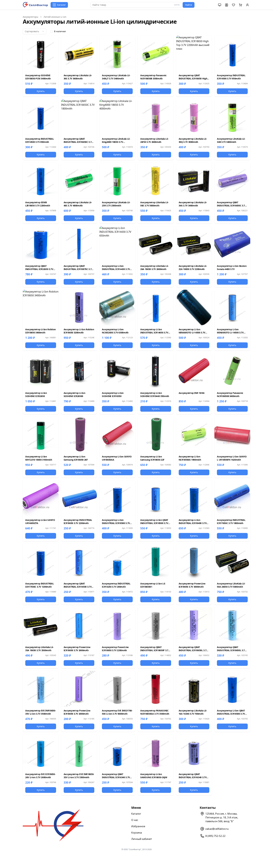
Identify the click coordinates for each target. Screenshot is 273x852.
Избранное (138, 826)
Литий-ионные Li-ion (55, 16)
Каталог (136, 813)
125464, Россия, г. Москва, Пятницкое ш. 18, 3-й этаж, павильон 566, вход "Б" (221, 817)
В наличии (60, 31)
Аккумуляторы (30, 16)
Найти (188, 4)
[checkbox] (51, 31)
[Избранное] (53, 40)
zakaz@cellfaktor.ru (217, 829)
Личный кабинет (141, 839)
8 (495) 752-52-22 (215, 836)
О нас (134, 820)
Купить (41, 91)
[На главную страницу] (35, 5)
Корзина (136, 832)
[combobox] (34, 31)
